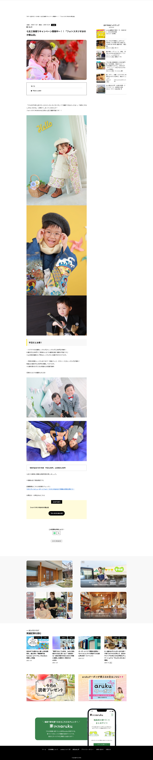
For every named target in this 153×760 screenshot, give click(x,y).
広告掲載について (53, 749)
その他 (53, 25)
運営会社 (75, 749)
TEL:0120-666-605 (57, 513)
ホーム (44, 749)
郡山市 (30, 27)
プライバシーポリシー (87, 749)
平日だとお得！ (37, 91)
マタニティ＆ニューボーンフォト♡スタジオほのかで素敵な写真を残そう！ (50, 489)
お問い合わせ (100, 749)
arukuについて (64, 749)
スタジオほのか (56, 541)
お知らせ (108, 749)
